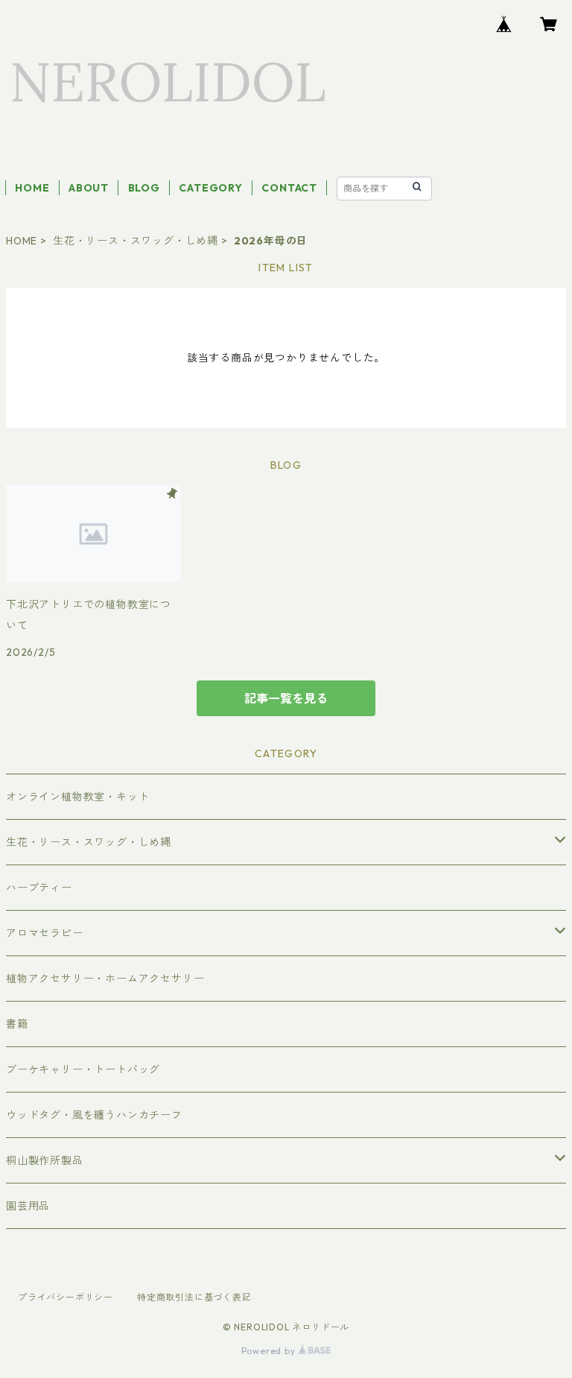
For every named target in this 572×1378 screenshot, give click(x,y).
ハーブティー (39, 887)
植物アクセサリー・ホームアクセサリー (105, 978)
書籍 (17, 1024)
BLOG (144, 188)
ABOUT (89, 188)
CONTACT (289, 188)
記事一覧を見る (286, 698)
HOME (32, 188)
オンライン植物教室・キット (77, 796)
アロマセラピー (44, 933)
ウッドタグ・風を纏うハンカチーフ (94, 1115)
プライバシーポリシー (65, 1297)
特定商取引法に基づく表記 (194, 1297)
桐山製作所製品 (44, 1160)
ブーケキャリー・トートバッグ (83, 1069)
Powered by (270, 1350)
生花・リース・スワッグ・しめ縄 (135, 240)
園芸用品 (28, 1206)
